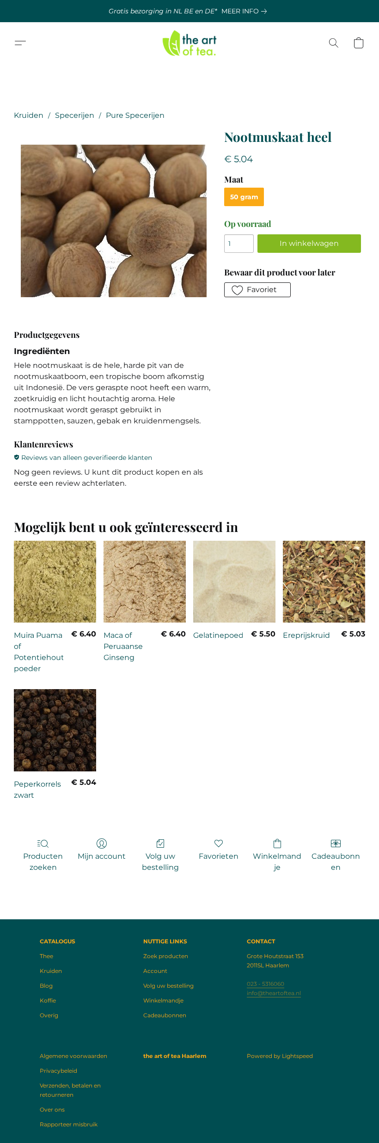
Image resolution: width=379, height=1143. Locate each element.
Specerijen (74, 115)
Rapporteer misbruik (69, 1124)
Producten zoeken (43, 862)
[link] (245, 11)
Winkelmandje (277, 862)
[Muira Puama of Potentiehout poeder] (55, 582)
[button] (189, 43)
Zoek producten (165, 956)
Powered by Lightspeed (280, 1055)
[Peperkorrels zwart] (55, 730)
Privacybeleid (58, 1070)
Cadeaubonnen (336, 862)
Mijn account (102, 856)
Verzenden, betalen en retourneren (70, 1090)
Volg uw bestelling (160, 862)
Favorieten (218, 856)
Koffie (48, 1000)
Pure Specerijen (135, 115)
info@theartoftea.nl (274, 993)
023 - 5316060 (265, 983)
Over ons (52, 1109)
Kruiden (28, 115)
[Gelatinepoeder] (234, 582)
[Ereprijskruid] (324, 582)
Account (155, 970)
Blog (46, 985)
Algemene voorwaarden (73, 1055)
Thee (46, 956)
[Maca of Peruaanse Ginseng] (145, 582)
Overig (49, 1015)
